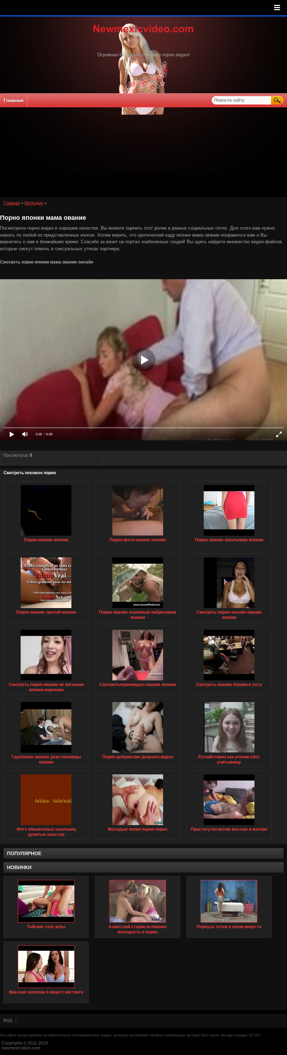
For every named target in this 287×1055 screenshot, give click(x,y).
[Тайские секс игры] (46, 901)
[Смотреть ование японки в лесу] (229, 680)
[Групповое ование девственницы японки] (46, 753)
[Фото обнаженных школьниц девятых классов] (46, 825)
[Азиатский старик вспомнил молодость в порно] (137, 901)
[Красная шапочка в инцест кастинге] (46, 966)
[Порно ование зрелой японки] (46, 608)
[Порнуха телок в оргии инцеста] (229, 901)
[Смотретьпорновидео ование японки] (137, 680)
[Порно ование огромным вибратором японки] (137, 608)
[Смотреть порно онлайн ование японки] (229, 608)
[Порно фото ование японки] (137, 536)
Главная (13, 100)
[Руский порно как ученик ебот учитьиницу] (229, 753)
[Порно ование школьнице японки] (229, 536)
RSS (8, 1020)
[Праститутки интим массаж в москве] (229, 825)
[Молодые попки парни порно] (137, 825)
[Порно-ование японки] (46, 536)
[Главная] (143, 33)
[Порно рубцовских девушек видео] (137, 753)
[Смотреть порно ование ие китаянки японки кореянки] (46, 680)
